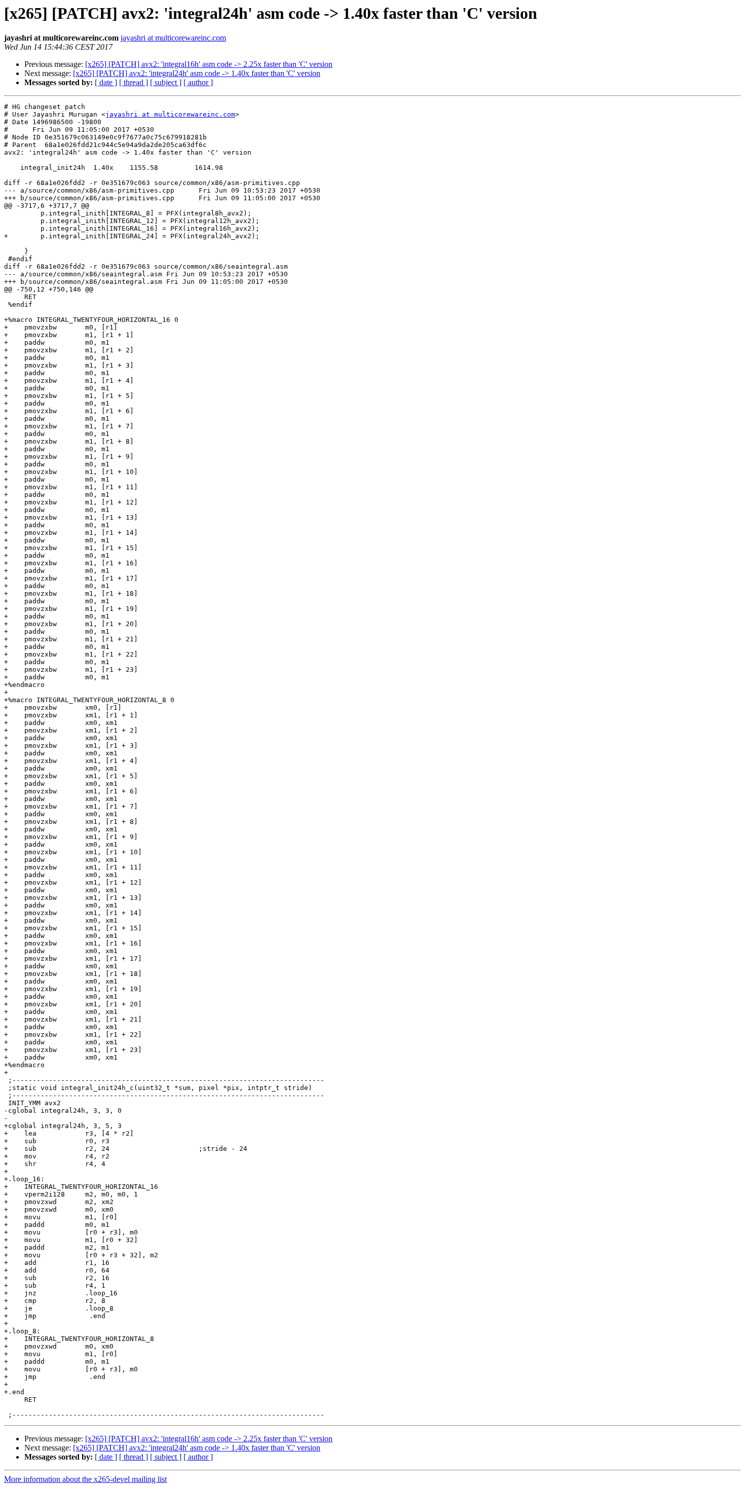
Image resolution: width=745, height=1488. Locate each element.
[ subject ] (165, 82)
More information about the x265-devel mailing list (85, 1479)
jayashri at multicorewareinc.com (173, 37)
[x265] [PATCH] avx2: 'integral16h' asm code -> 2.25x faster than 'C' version (208, 64)
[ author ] (198, 82)
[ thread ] (133, 82)
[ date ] (106, 82)
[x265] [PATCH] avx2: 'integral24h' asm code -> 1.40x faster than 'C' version (196, 73)
